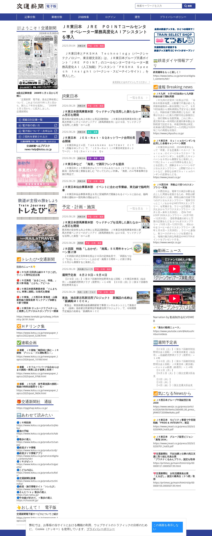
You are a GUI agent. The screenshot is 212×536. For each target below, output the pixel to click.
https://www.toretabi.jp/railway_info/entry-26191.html (38, 318)
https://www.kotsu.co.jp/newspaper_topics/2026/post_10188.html (37, 358)
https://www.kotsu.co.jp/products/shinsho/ (37, 482)
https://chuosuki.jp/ (27, 500)
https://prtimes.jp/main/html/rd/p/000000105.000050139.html (173, 484)
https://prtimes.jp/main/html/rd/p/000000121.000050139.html (173, 464)
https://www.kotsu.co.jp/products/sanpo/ (37, 443)
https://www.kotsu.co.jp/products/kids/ (37, 474)
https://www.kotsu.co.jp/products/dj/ (37, 450)
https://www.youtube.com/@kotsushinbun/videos (173, 333)
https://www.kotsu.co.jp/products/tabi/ (37, 435)
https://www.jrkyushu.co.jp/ (168, 133)
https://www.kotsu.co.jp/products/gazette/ (37, 466)
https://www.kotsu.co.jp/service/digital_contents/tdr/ (37, 457)
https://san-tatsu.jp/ (28, 494)
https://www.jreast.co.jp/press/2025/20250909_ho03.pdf (174, 428)
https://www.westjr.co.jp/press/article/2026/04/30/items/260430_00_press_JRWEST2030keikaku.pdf (174, 409)
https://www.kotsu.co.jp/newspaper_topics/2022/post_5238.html (37, 334)
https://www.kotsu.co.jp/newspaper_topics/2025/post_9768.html (37, 375)
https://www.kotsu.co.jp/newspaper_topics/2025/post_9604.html (37, 392)
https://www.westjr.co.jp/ (167, 242)
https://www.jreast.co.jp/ (167, 177)
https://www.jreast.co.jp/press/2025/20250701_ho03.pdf (174, 445)
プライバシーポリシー (101, 529)
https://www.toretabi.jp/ (30, 489)
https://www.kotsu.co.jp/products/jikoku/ (37, 427)
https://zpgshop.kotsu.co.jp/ (32, 408)
